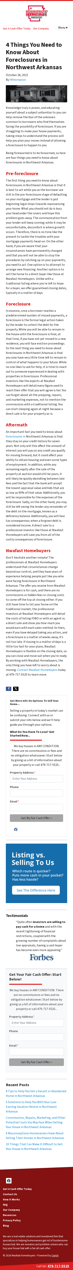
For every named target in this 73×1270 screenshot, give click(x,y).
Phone (14, 787)
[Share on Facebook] (8, 689)
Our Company (41, 29)
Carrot (55, 1255)
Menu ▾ (63, 28)
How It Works (11, 1199)
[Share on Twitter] (15, 689)
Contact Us (10, 1194)
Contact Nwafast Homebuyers (37, 670)
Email (14, 801)
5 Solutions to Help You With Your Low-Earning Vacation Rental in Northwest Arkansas (31, 1107)
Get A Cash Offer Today (17, 29)
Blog (6, 1225)
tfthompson (18, 80)
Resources (9, 1215)
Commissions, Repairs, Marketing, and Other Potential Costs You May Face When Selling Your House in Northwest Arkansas (35, 1122)
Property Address (22, 773)
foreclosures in (16, 436)
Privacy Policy (12, 1220)
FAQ (5, 1205)
